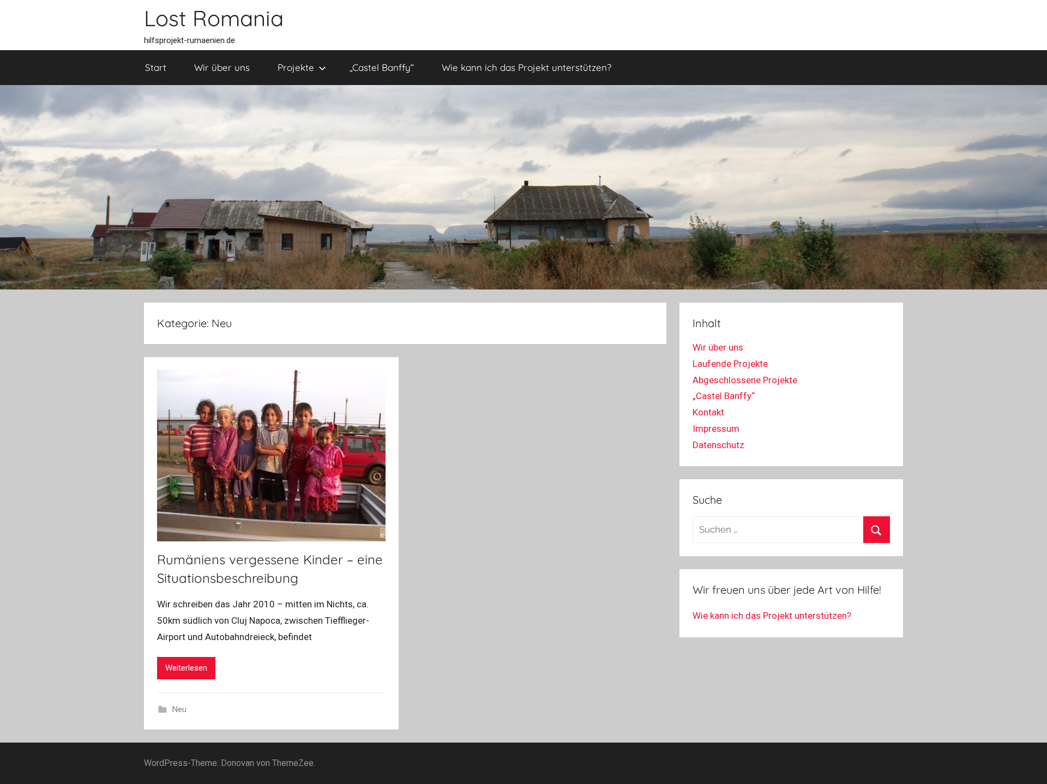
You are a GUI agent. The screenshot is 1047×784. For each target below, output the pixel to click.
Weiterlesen (186, 668)
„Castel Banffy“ (382, 67)
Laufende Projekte (730, 363)
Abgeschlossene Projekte (745, 380)
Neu (179, 709)
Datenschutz (718, 444)
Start (155, 67)
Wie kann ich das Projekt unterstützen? (526, 67)
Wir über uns (222, 67)
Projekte (296, 67)
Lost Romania (214, 18)
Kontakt (708, 412)
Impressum (716, 428)
